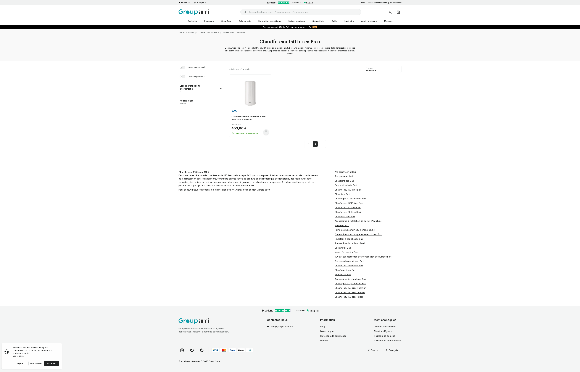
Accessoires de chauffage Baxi (350, 279)
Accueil (182, 33)
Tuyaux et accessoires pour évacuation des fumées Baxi (363, 256)
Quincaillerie (318, 21)
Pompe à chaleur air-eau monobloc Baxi (355, 230)
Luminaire (349, 21)
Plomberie (209, 21)
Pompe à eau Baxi (344, 176)
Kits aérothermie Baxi (345, 172)
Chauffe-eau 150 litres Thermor (350, 288)
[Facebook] (191, 350)
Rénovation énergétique (269, 21)
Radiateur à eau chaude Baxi (349, 239)
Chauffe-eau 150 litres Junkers (350, 292)
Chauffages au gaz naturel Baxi (350, 198)
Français (200, 2)
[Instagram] (182, 350)
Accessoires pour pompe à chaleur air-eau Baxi (358, 234)
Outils (334, 21)
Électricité (192, 21)
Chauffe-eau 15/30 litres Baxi (349, 203)
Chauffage (226, 21)
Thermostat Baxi (343, 274)
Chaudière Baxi (342, 194)
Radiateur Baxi (342, 225)
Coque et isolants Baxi (346, 185)
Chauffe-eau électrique (209, 33)
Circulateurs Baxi (343, 247)
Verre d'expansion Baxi (346, 252)
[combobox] (300, 12)
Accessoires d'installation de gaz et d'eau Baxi (358, 221)
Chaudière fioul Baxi (345, 216)
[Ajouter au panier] (266, 132)
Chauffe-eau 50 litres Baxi (348, 207)
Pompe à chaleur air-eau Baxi (349, 261)
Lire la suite (18, 356)
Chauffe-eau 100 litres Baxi (348, 189)
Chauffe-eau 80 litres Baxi (348, 212)
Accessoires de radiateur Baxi (350, 243)
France (184, 2)
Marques (388, 21)
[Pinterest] (201, 350)
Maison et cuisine (296, 21)
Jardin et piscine (369, 21)
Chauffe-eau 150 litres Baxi (233, 33)
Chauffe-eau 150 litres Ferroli (349, 297)
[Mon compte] (390, 12)
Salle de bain (245, 21)
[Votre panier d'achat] (398, 12)
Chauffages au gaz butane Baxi (350, 283)
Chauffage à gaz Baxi (345, 270)
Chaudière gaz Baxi (344, 181)
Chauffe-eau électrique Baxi (349, 265)
